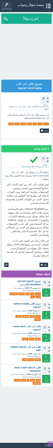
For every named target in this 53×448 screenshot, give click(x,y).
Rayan (25, 290)
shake (19, 316)
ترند (33, 297)
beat (32, 380)
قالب (39, 124)
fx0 (27, 294)
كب (35, 124)
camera (25, 316)
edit (24, 359)
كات (29, 124)
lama (11, 124)
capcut (23, 124)
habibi (38, 359)
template (14, 294)
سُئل (47, 107)
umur (31, 339)
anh (23, 380)
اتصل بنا (47, 445)
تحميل (46, 124)
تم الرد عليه (45, 166)
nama (38, 339)
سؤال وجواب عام (20, 107)
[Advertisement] (26, 414)
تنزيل (38, 316)
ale (32, 294)
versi (17, 124)
